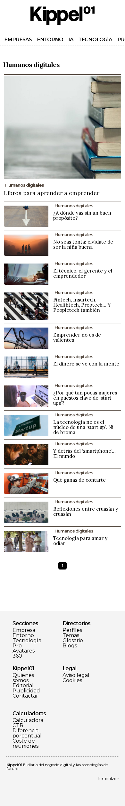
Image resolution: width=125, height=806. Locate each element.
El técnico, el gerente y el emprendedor (82, 273)
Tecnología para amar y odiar (80, 540)
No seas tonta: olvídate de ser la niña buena (83, 244)
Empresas (18, 39)
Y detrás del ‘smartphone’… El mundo (84, 453)
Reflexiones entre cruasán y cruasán (85, 511)
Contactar (25, 696)
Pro (17, 645)
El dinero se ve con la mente (86, 364)
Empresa (24, 630)
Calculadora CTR (28, 723)
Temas (71, 635)
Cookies (72, 680)
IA (70, 39)
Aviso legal (76, 675)
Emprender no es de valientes (77, 337)
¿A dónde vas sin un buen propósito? (82, 215)
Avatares (24, 650)
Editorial (23, 685)
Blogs (70, 645)
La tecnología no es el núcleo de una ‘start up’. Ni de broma (83, 427)
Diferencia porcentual (27, 733)
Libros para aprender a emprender (51, 193)
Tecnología (95, 39)
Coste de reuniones (25, 743)
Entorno (50, 39)
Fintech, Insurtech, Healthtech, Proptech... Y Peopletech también (82, 305)
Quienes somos (23, 678)
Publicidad (26, 690)
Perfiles (72, 630)
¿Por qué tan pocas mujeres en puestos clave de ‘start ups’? (85, 398)
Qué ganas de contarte (79, 480)
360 (17, 656)
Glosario (73, 640)
